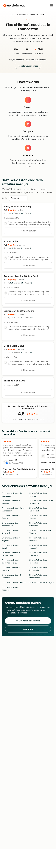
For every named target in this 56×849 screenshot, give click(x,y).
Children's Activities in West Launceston (13, 509)
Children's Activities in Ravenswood (11, 524)
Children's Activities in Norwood (11, 531)
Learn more (28, 629)
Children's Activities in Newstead (11, 502)
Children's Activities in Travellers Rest (38, 568)
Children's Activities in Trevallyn (11, 516)
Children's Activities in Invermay (38, 494)
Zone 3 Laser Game (14, 346)
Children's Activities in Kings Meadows (40, 531)
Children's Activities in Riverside (11, 568)
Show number (29, 230)
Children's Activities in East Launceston (13, 494)
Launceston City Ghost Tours (19, 311)
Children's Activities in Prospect (38, 546)
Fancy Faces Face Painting (17, 206)
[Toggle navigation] (51, 5)
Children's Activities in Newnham (11, 546)
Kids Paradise (11, 241)
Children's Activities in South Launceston (41, 502)
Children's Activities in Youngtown (38, 554)
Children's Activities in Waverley (38, 539)
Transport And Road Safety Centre (22, 276)
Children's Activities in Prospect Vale (11, 554)
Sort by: (5, 198)
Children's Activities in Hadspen (11, 588)
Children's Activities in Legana (41, 582)
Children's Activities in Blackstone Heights (11, 561)
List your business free (29, 620)
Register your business (28, 66)
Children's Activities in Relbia (14, 582)
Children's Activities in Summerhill (38, 524)
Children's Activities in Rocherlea (38, 561)
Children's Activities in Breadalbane (38, 576)
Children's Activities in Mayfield (11, 539)
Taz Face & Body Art (14, 380)
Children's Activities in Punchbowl (38, 509)
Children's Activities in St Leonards (12, 576)
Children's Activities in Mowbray (38, 516)
